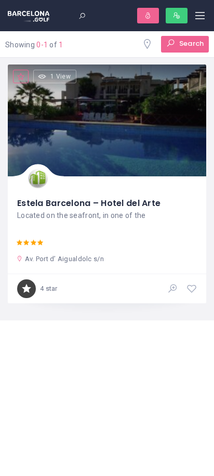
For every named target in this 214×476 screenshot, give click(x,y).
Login (148, 15)
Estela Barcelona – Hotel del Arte (88, 203)
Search (191, 43)
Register (177, 15)
